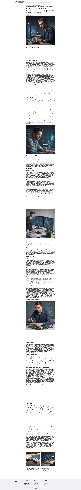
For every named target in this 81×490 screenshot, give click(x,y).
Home (27, 5)
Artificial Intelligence (32, 5)
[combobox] (38, 1)
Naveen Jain (29, 15)
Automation (38, 5)
